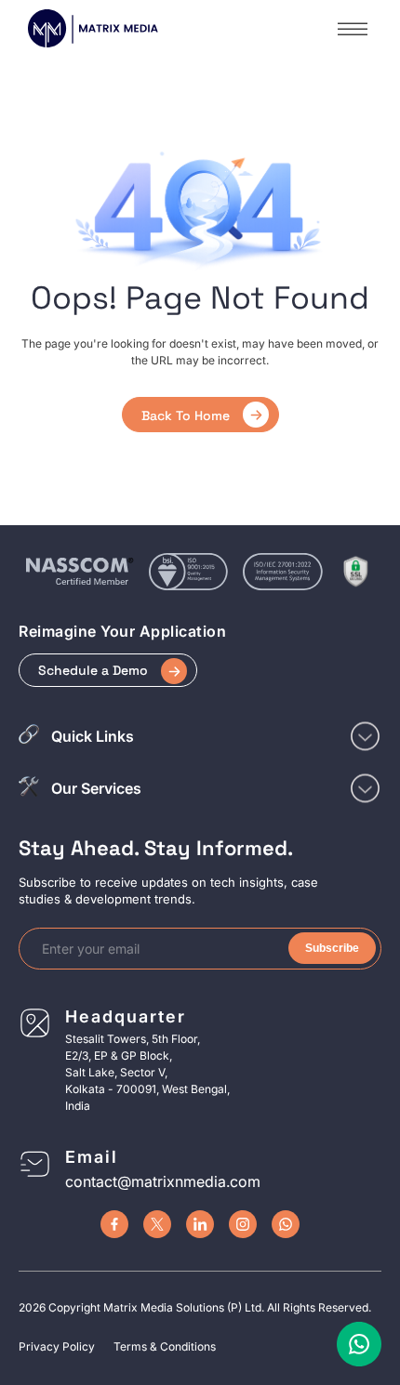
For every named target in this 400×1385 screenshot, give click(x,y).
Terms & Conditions (164, 1346)
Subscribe (332, 948)
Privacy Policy (57, 1346)
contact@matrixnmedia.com (162, 1181)
